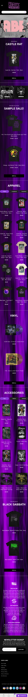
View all (14, 78)
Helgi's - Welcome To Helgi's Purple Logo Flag (6, 488)
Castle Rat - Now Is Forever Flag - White (21, 419)
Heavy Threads (14, 26)
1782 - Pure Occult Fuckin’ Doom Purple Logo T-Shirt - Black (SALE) (14, 135)
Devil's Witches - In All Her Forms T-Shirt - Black (6, 212)
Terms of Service (5, 673)
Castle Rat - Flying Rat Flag (6, 419)
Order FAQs (3, 665)
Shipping (3, 667)
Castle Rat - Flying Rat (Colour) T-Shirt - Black (21, 234)
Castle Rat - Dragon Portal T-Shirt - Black (6, 234)
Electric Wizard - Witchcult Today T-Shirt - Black (21, 301)
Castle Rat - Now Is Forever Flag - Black (6, 465)
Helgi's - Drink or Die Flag (21, 465)
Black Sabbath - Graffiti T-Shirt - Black (14, 559)
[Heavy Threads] (14, 26)
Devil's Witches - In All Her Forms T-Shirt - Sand (21, 256)
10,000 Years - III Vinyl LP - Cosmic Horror (14, 341)
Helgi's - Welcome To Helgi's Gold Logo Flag (21, 488)
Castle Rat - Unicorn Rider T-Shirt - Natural (21, 278)
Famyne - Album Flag (21, 441)
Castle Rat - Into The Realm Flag (6, 442)
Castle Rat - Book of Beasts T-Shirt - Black (6, 256)
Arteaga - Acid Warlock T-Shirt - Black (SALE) (14, 165)
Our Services (4, 676)
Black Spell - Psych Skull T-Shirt (6, 301)
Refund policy (4, 669)
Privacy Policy (4, 671)
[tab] (4, 191)
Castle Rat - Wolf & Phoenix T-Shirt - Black (21, 212)
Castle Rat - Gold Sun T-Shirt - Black (14, 70)
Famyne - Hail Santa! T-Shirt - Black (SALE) (6, 278)
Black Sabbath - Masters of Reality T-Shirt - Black (14, 530)
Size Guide (3, 663)
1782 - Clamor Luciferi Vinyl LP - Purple (14, 370)
